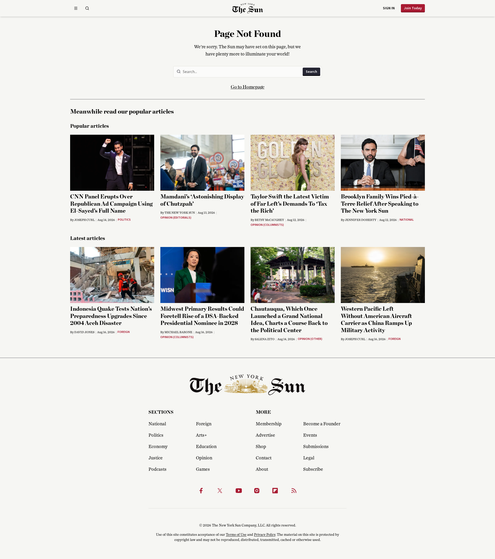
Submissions (316, 446)
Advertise (265, 435)
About (262, 469)
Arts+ (201, 435)
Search (311, 71)
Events (310, 435)
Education (206, 446)
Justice (155, 458)
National (157, 424)
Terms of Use (236, 535)
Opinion (204, 458)
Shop (261, 446)
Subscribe (313, 469)
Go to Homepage (248, 87)
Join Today (413, 8)
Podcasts (157, 469)
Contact (263, 458)
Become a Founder (321, 424)
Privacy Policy (264, 535)
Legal (308, 458)
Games (203, 469)
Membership (269, 424)
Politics (155, 435)
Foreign (203, 424)
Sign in (389, 8)
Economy (158, 446)
